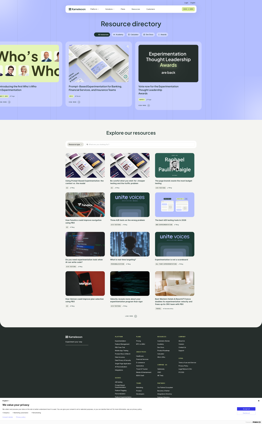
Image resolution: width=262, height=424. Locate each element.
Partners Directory (163, 397)
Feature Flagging (120, 390)
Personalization (120, 394)
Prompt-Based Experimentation (120, 386)
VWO (159, 372)
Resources (136, 9)
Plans (123, 9)
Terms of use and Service (187, 362)
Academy (160, 344)
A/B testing (118, 382)
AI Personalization (121, 367)
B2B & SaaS (140, 375)
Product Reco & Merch (122, 354)
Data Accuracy (120, 357)
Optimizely (160, 369)
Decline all (246, 413)
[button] (192, 2)
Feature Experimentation (123, 397)
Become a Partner (163, 391)
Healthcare (140, 356)
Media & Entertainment (143, 372)
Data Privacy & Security (123, 360)
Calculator (160, 354)
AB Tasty (160, 375)
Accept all (246, 409)
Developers (140, 394)
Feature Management (122, 344)
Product (139, 391)
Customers (150, 9)
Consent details (7, 417)
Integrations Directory (164, 394)
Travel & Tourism (142, 369)
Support (181, 350)
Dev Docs (160, 347)
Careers (181, 344)
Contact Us (182, 347)
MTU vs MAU (140, 344)
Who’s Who (161, 357)
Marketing (139, 387)
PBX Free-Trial (120, 347)
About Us (182, 341)
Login (186, 3)
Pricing (138, 341)
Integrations (119, 370)
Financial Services (142, 359)
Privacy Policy (183, 366)
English (5, 401)
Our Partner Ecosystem (165, 387)
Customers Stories (163, 341)
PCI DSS (181, 372)
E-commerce (140, 362)
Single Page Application (123, 363)
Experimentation (120, 341)
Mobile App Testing (121, 350)
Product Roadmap (163, 350)
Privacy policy (20, 417)
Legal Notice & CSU (185, 369)
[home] (77, 9)
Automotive (140, 366)
